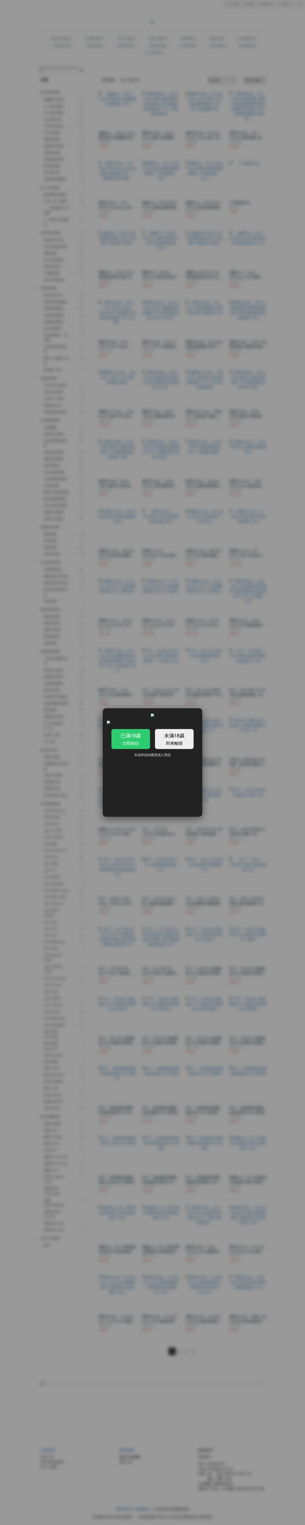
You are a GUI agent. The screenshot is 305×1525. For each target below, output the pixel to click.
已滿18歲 (131, 739)
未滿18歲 (174, 739)
